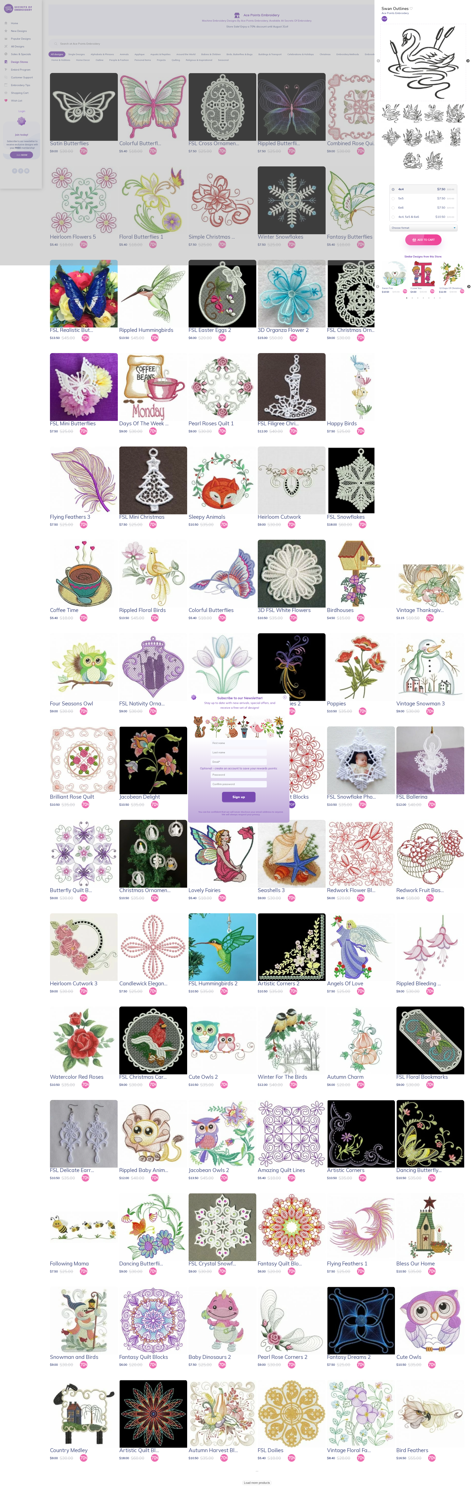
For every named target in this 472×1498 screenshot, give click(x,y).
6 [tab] (434, 298)
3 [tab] (418, 298)
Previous (378, 61)
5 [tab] (429, 298)
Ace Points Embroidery (395, 13)
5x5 (401, 198)
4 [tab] (423, 298)
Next (468, 61)
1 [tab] (407, 298)
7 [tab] (440, 298)
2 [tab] (412, 298)
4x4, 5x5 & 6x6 (408, 216)
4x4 (401, 189)
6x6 (401, 207)
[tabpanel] (395, 277)
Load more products (257, 1482)
